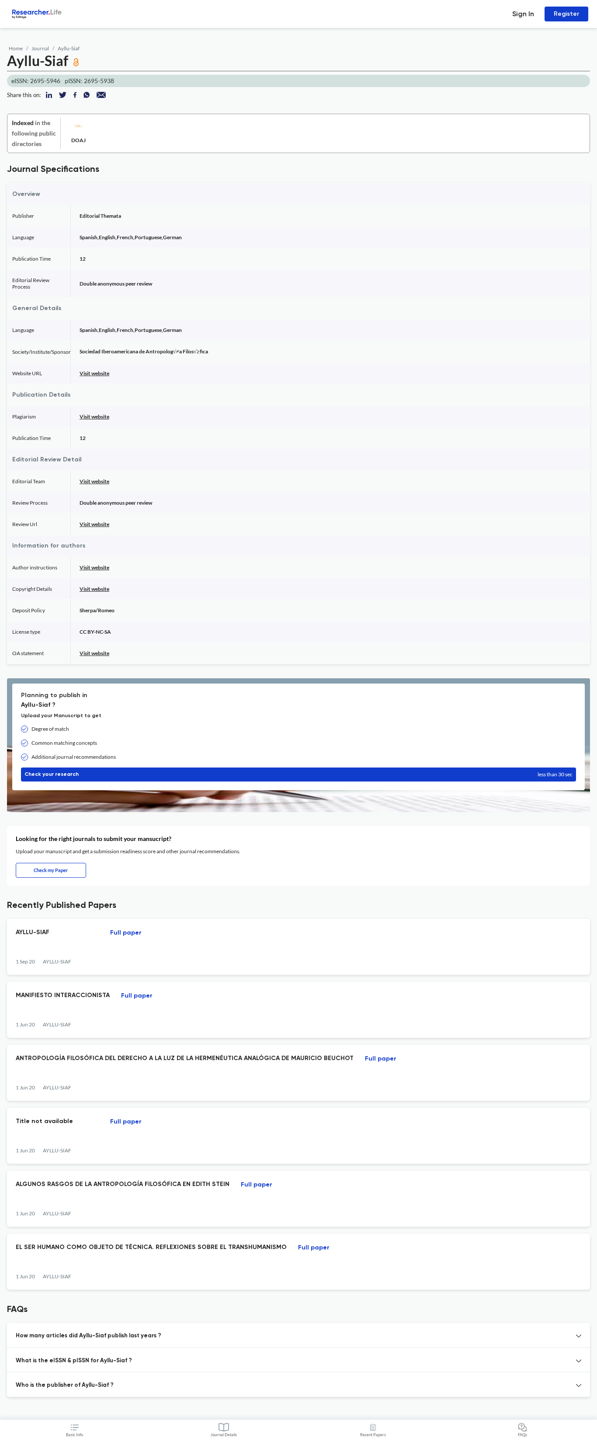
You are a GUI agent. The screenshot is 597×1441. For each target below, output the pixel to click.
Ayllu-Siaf (69, 48)
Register (566, 13)
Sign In (523, 14)
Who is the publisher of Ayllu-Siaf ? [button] (65, 1385)
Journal (40, 48)
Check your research (298, 774)
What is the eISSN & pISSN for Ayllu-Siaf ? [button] (74, 1361)
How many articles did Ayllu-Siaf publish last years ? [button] (88, 1336)
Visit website (94, 373)
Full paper (126, 933)
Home (16, 48)
